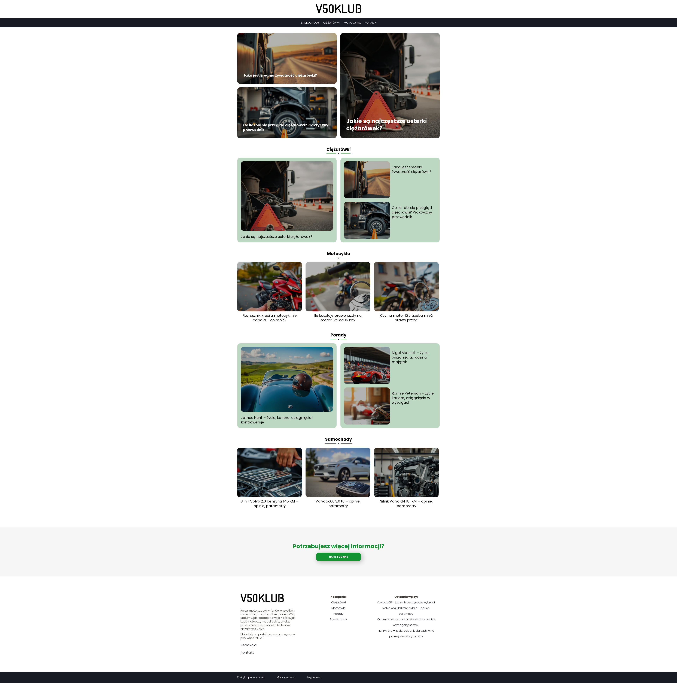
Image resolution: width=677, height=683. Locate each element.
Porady (370, 23)
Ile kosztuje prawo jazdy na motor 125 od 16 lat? (338, 317)
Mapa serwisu (286, 677)
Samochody (310, 23)
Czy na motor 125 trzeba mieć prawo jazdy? (406, 317)
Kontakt (247, 652)
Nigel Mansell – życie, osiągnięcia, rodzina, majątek (410, 357)
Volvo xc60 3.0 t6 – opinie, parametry (338, 503)
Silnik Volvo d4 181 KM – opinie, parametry (406, 503)
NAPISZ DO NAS (338, 557)
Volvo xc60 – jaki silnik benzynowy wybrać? (406, 602)
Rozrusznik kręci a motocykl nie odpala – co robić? (270, 317)
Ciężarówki (331, 23)
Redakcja (248, 645)
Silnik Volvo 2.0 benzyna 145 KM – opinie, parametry (269, 503)
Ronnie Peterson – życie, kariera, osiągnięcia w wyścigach (413, 398)
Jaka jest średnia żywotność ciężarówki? (280, 75)
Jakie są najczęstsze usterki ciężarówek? (386, 125)
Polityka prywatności (251, 677)
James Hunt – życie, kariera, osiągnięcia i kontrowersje (277, 420)
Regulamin (314, 677)
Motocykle (352, 23)
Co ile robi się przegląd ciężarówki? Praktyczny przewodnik (285, 127)
